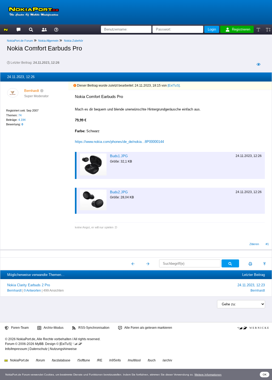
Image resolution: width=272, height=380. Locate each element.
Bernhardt (14, 290)
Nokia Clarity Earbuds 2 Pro (28, 285)
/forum (40, 360)
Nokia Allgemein (48, 40)
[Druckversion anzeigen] (250, 264)
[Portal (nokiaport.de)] (5, 29)
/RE (99, 360)
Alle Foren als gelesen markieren (148, 327)
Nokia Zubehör (73, 40)
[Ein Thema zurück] (133, 264)
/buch (152, 360)
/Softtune (83, 360)
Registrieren (241, 29)
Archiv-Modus (53, 327)
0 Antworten (32, 290)
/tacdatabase (61, 360)
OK (265, 374)
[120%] (268, 29)
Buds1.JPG (119, 156)
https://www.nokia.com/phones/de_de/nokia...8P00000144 (119, 142)
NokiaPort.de (19, 360)
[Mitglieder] (43, 29)
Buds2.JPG (119, 192)
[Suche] (31, 29)
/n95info (115, 360)
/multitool (134, 360)
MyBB (39, 343)
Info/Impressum (16, 349)
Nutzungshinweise (63, 349)
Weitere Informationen (208, 374)
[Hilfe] (56, 29)
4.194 (22, 119)
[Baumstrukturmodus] (258, 64)
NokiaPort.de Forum (20, 40)
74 (20, 115)
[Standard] (259, 29)
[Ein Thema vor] (148, 264)
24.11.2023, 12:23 (251, 285)
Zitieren (254, 244)
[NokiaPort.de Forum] (18, 29)
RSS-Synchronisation (93, 327)
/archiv (167, 360)
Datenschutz (38, 349)
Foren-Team (19, 327)
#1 (267, 244)
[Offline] (42, 91)
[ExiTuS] (174, 85)
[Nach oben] (265, 264)
